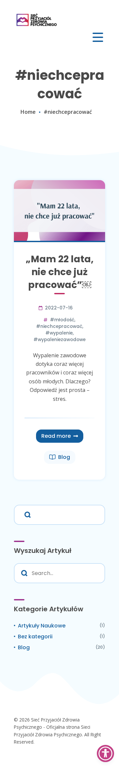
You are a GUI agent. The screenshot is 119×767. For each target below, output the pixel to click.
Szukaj (26, 514)
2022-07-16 (59, 308)
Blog (64, 457)
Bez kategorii (35, 636)
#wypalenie (59, 333)
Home (28, 111)
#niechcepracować (59, 326)
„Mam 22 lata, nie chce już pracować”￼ (60, 272)
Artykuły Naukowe (41, 625)
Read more (56, 436)
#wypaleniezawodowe (59, 339)
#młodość (62, 320)
